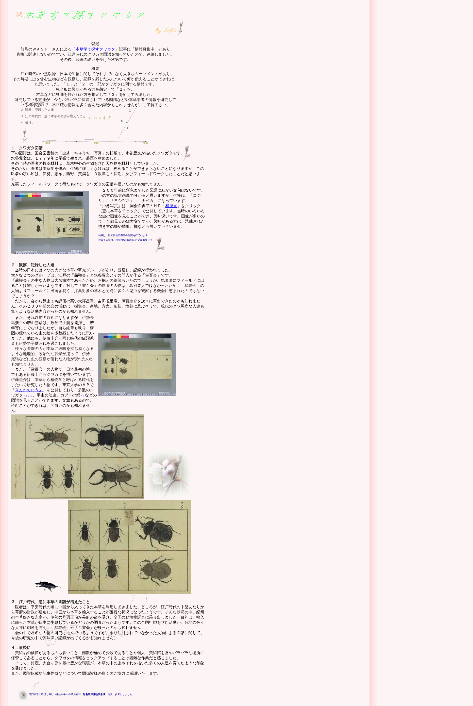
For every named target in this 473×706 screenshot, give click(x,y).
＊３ (82, 395)
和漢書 (171, 206)
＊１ (25, 395)
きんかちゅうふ (29, 390)
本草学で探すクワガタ (95, 49)
